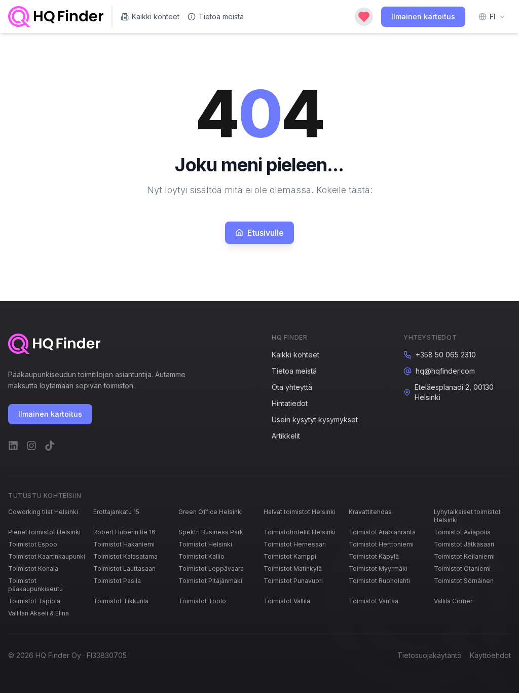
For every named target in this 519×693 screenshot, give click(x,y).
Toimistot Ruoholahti (379, 581)
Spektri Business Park (210, 532)
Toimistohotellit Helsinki (300, 532)
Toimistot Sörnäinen (464, 581)
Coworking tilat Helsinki (43, 512)
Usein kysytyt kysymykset (315, 419)
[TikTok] (50, 446)
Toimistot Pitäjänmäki (210, 581)
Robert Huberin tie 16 (124, 532)
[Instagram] (31, 446)
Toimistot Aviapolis (462, 532)
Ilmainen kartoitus (423, 16)
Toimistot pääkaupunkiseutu (35, 585)
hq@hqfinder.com (445, 371)
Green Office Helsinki (210, 512)
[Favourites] (364, 17)
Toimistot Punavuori (293, 581)
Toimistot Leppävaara (211, 568)
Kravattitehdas (370, 512)
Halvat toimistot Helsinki (300, 512)
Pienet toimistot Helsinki (44, 532)
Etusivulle (265, 233)
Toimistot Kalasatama (125, 556)
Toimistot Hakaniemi (124, 544)
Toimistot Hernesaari (295, 544)
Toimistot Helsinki (205, 544)
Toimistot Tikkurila (121, 601)
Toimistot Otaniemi (462, 568)
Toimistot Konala (33, 568)
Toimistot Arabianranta (382, 532)
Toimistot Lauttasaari (124, 568)
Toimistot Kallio (201, 556)
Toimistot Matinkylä (293, 568)
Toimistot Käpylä (374, 556)
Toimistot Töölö (202, 601)
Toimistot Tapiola (34, 601)
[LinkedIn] (13, 446)
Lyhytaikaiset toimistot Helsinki (467, 516)
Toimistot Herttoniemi (381, 544)
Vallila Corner (453, 601)
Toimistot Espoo (32, 544)
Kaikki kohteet (155, 16)
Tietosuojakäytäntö (429, 655)
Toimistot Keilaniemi (464, 556)
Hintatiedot (290, 403)
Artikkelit (286, 435)
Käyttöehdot (490, 655)
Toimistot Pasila (117, 581)
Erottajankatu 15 (116, 512)
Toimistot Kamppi (290, 556)
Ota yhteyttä (292, 387)
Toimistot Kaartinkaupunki (46, 556)
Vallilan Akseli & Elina (38, 613)
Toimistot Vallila (287, 601)
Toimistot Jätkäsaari (464, 544)
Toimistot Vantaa (373, 601)
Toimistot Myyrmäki (378, 568)
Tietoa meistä (221, 16)
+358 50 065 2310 (446, 354)
